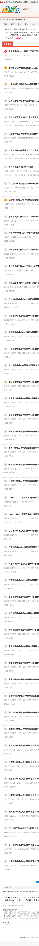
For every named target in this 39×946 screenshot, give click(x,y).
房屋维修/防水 (24, 32)
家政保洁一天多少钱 (12, 918)
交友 (26, 24)
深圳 (23, 29)
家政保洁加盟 (33, 918)
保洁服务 (20, 916)
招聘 (33, 24)
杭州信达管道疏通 (13, 900)
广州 (19, 29)
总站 (1, 2)
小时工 (16, 32)
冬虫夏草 (22, 19)
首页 (5, 24)
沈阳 (30, 29)
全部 (11, 32)
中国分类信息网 (32, 938)
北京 (11, 29)
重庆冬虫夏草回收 (10, 914)
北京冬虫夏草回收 (10, 912)
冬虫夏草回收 (18, 38)
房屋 (12, 24)
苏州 (26, 29)
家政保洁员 (24, 918)
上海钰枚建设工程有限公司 (14, 897)
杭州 (34, 29)
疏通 (35, 35)
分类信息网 (6, 19)
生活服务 (14, 19)
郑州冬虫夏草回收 (23, 914)
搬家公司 (30, 35)
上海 (15, 29)
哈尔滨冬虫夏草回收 (24, 912)
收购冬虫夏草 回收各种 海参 (21, 167)
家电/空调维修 (14, 35)
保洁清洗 (34, 916)
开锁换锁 (23, 35)
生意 (19, 24)
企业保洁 (27, 916)
